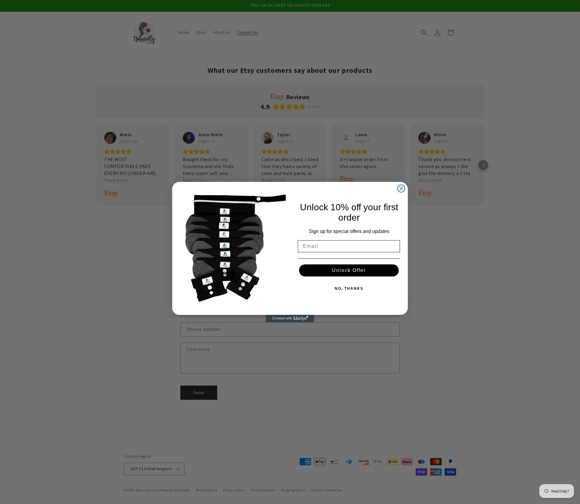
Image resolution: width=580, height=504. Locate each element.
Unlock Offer (349, 270)
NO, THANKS (349, 288)
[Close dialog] (401, 188)
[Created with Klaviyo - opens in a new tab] (290, 318)
